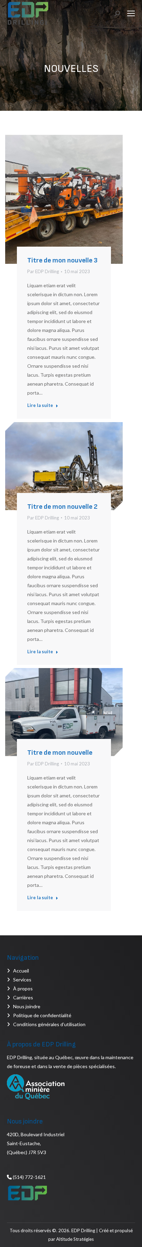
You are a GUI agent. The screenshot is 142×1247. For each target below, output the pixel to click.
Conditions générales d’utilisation (49, 1024)
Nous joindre (26, 1006)
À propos (23, 988)
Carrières (23, 997)
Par (43, 271)
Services (22, 979)
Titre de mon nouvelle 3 (62, 260)
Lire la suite (40, 405)
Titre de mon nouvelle (59, 753)
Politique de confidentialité (42, 1015)
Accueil (21, 971)
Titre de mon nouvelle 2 (62, 507)
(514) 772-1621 (29, 1177)
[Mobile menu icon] (131, 13)
